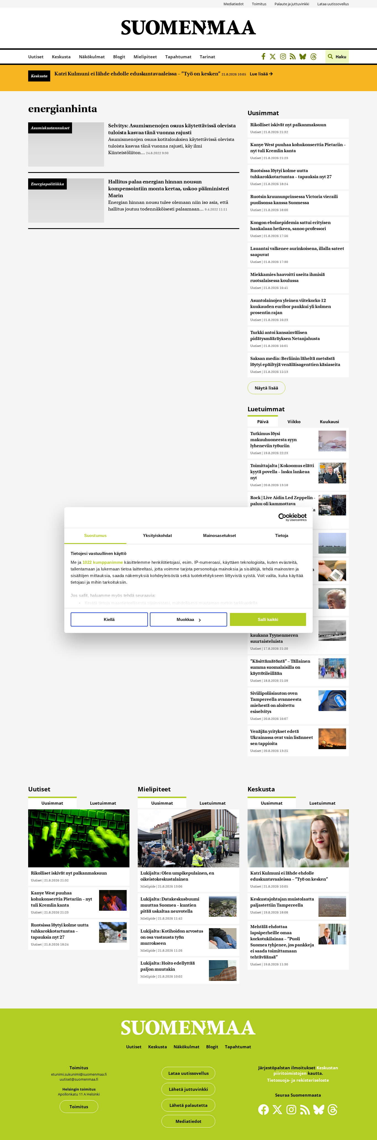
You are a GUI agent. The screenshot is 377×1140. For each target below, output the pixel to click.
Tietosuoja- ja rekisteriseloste (298, 1080)
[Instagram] (284, 57)
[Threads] (315, 57)
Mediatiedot (234, 3)
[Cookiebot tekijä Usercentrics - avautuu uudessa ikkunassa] (282, 517)
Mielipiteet (145, 56)
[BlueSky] (304, 57)
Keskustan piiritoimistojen (306, 1070)
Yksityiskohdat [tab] (157, 535)
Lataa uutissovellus (333, 3)
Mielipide (147, 886)
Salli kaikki (268, 619)
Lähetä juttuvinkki (188, 1089)
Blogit (119, 56)
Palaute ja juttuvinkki (292, 3)
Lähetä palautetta (188, 1105)
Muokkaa (185, 619)
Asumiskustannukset (50, 127)
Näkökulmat (92, 56)
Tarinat (207, 56)
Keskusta (61, 56)
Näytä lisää (266, 388)
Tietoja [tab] (281, 535)
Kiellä (109, 619)
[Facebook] (264, 57)
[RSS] (294, 57)
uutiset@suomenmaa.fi (79, 1079)
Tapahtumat (178, 56)
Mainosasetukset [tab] (219, 535)
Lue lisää (259, 74)
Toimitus (259, 3)
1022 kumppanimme (103, 562)
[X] (274, 57)
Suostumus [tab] (95, 535)
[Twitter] (279, 1113)
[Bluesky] (320, 1113)
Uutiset (36, 56)
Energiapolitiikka (47, 183)
